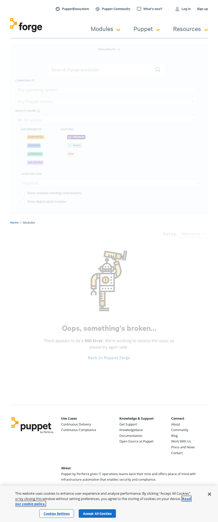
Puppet (143, 28)
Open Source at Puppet (136, 441)
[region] (109, 504)
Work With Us (181, 441)
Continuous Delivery (76, 424)
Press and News (183, 447)
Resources (187, 28)
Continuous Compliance (78, 430)
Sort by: (170, 233)
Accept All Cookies (97, 513)
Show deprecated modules (46, 201)
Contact (177, 453)
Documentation (130, 435)
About (175, 424)
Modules (102, 28)
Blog (174, 435)
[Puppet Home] (32, 434)
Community (179, 430)
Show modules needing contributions (54, 193)
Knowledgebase (131, 430)
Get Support (128, 424)
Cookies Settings (56, 513)
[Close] (209, 494)
